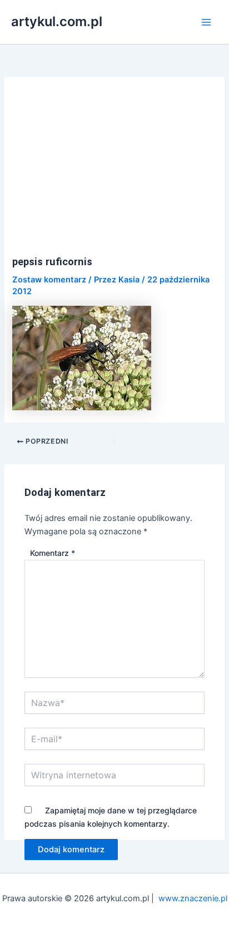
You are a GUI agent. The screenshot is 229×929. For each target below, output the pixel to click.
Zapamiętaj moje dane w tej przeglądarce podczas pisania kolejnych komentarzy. (110, 817)
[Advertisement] (115, 172)
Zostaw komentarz (49, 280)
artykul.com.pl (56, 21)
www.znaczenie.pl (192, 898)
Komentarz (52, 553)
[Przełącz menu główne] (206, 22)
